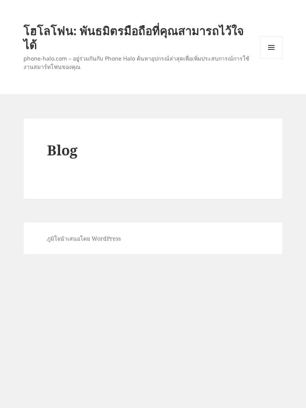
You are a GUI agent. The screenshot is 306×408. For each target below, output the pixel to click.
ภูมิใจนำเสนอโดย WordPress (84, 238)
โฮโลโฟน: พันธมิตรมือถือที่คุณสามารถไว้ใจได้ (134, 37)
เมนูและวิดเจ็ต (271, 47)
